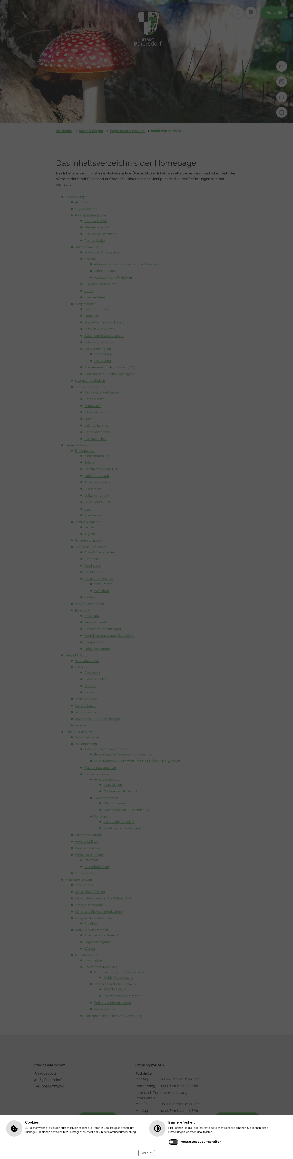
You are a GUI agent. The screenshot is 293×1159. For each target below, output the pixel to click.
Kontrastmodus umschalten (200, 1141)
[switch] (174, 1142)
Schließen (147, 1153)
